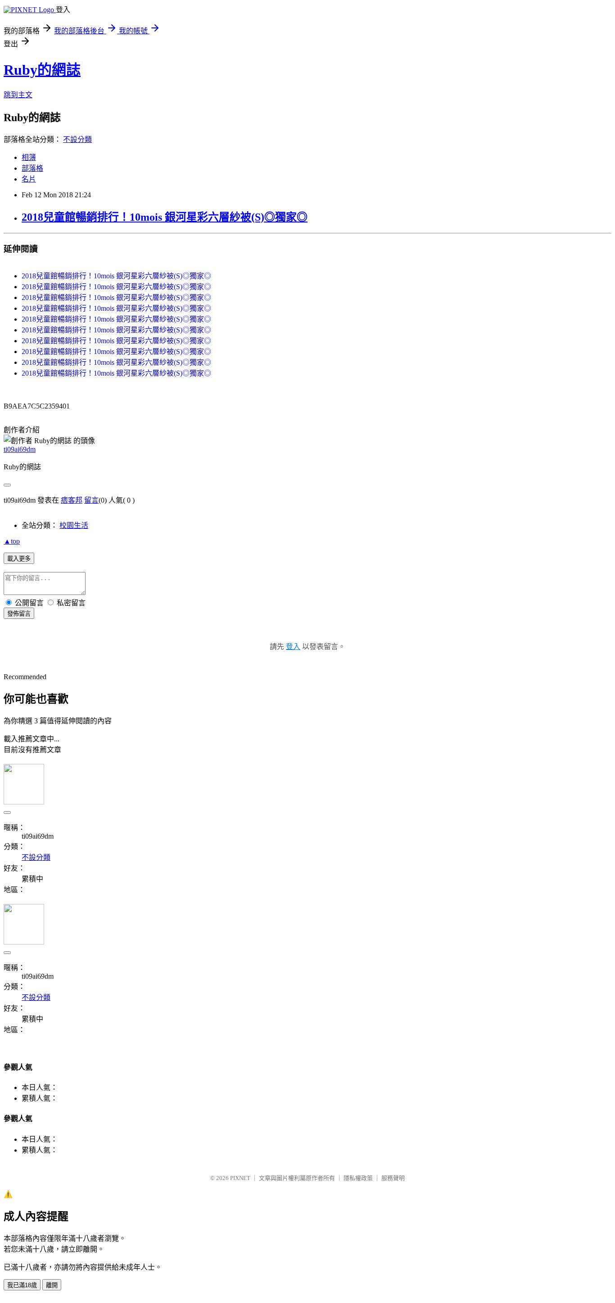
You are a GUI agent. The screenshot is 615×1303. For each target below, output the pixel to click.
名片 (29, 179)
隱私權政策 (358, 1178)
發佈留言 (19, 613)
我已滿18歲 (22, 1285)
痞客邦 (71, 500)
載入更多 (19, 558)
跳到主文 (18, 95)
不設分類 (77, 139)
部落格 (32, 168)
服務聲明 (393, 1178)
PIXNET (240, 1178)
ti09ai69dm (20, 449)
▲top (12, 541)
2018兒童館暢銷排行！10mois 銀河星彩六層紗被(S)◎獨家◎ (165, 217)
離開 (52, 1285)
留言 (91, 500)
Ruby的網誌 (42, 70)
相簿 (29, 157)
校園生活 (73, 525)
